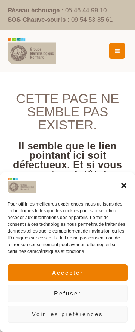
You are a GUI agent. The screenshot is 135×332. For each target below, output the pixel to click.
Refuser (67, 293)
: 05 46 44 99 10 (57, 10)
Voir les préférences (67, 314)
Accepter (67, 273)
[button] (124, 185)
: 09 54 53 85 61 (60, 19)
